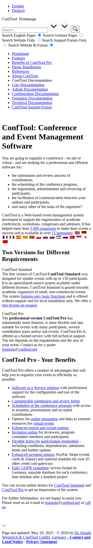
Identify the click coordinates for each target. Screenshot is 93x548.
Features (18, 58)
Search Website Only (19, 40)
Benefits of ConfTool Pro (32, 62)
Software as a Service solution (35, 388)
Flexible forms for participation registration (45, 441)
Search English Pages (19, 35)
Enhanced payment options (33, 454)
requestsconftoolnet (19, 349)
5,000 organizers (43, 228)
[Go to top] (4, 525)
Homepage (20, 54)
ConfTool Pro (13, 490)
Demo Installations (26, 67)
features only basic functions (43, 296)
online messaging (44, 419)
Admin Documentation (30, 89)
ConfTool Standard (69, 485)
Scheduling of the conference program (42, 405)
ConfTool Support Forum (32, 107)
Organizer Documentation (32, 98)
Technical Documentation (32, 103)
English (18, 6)
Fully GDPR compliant (30, 468)
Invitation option (25, 432)
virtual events (43, 423)
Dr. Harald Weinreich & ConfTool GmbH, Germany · (46, 537)
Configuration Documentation (35, 94)
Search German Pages (60, 35)
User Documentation (28, 85)
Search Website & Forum (28, 45)
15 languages (62, 233)
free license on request (19, 305)
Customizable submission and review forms (46, 401)
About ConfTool (25, 76)
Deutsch (18, 10)
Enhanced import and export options (40, 428)
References (20, 71)
